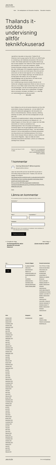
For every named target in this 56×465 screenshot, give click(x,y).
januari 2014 (8, 397)
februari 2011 (8, 451)
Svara (12, 189)
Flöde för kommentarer (44, 321)
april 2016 (7, 358)
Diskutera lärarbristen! (30, 284)
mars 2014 (7, 394)
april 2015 (7, 375)
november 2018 (9, 323)
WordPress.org (42, 323)
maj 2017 (7, 340)
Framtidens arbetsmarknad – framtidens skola (29, 280)
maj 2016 (7, 357)
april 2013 (7, 412)
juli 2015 (7, 370)
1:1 (34, 150)
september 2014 (9, 386)
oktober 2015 (8, 366)
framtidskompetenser (40, 150)
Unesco (37, 153)
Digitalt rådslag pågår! (30, 286)
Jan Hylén (9, 5)
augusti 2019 (8, 321)
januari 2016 (8, 362)
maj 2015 (7, 373)
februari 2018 (8, 332)
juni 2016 (7, 355)
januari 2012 (8, 435)
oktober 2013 (8, 403)
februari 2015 (8, 379)
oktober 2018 (8, 325)
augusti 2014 (8, 388)
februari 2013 (8, 416)
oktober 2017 (8, 336)
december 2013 (9, 399)
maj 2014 (7, 390)
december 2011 (8, 437)
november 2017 (9, 334)
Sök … (6, 263)
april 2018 (7, 331)
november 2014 (9, 383)
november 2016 (9, 349)
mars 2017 (7, 344)
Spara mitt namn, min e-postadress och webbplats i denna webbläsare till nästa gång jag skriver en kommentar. (28, 229)
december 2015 (9, 364)
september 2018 (9, 327)
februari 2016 (8, 360)
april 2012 (7, 429)
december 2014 (9, 381)
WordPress (47, 459)
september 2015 (9, 368)
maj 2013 (7, 411)
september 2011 (9, 442)
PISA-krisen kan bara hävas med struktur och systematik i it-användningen (44, 269)
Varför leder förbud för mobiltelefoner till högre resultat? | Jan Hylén (44, 291)
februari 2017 (8, 345)
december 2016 (9, 347)
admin (14, 150)
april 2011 (7, 448)
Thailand (42, 152)
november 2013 (9, 401)
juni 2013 (7, 409)
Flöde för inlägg (43, 319)
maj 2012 (7, 427)
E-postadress (32, 214)
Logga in (41, 318)
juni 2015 (7, 372)
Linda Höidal (42, 275)
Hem (15, 10)
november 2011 (9, 438)
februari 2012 (8, 433)
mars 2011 (7, 449)
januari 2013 (8, 418)
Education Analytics (45, 10)
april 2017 (7, 342)
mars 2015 (7, 377)
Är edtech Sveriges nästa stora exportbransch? (29, 267)
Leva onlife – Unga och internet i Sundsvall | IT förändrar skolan (44, 303)
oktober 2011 (8, 440)
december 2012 (9, 420)
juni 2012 (7, 425)
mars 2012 (7, 431)
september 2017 (9, 338)
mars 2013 (7, 414)
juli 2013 (7, 407)
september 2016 (9, 353)
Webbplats (13, 221)
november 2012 (9, 422)
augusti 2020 (8, 319)
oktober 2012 (8, 424)
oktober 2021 (8, 318)
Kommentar (14, 201)
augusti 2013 (8, 405)
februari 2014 (8, 396)
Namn (13, 214)
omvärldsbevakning (36, 152)
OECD (30, 152)
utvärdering (42, 153)
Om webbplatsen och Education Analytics (28, 10)
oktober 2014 (8, 384)
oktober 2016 (8, 351)
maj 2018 (7, 329)
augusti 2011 (8, 444)
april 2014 (7, 392)
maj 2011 (7, 446)
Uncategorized (42, 149)
